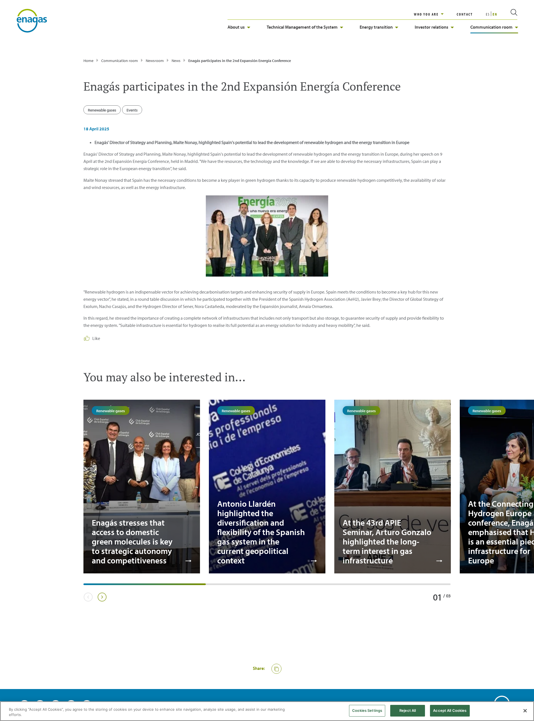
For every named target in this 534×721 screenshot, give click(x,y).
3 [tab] (331, 586)
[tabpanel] (141, 486)
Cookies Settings (367, 710)
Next (102, 597)
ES (488, 14)
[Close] (525, 711)
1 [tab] (86, 586)
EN (495, 14)
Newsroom (155, 60)
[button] (276, 669)
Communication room (491, 27)
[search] (507, 14)
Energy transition (376, 27)
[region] (435, 14)
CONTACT (465, 14)
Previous (88, 597)
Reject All (407, 710)
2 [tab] (208, 586)
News (176, 60)
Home (88, 60)
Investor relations (431, 27)
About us (236, 27)
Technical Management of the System (302, 27)
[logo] (32, 20)
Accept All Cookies (449, 710)
